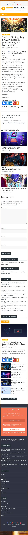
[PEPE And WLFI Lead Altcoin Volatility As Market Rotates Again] (6, 388)
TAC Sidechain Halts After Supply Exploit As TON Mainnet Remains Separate (13, 344)
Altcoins (3, 474)
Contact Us (3, 506)
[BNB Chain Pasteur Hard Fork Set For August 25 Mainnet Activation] (6, 364)
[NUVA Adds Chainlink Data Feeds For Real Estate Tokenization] (6, 372)
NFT (2, 490)
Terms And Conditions (6, 513)
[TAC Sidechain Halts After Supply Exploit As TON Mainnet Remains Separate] (14, 325)
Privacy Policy (4, 510)
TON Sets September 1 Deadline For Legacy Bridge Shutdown (17, 382)
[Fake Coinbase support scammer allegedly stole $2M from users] (14, 154)
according (17, 76)
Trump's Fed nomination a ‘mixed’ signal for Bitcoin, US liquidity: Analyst (13, 123)
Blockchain (3, 479)
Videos (2, 515)
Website (3, 245)
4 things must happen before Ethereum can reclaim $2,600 (14, 189)
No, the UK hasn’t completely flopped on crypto (11, 116)
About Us (3, 501)
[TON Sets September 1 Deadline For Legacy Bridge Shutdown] (6, 380)
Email (3, 237)
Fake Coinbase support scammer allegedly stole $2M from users (12, 168)
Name (3, 228)
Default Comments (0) (6, 201)
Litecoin (3, 486)
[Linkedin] (10, 103)
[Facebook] (4, 103)
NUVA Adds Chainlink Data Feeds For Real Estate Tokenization (17, 374)
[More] (17, 103)
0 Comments (15, 47)
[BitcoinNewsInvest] (2, 14)
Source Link (5, 97)
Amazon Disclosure (5, 504)
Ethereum (3, 483)
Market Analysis (5, 488)
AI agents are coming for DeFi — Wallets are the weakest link (11, 148)
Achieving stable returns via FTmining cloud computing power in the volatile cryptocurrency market (12, 310)
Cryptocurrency (6, 34)
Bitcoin (3, 477)
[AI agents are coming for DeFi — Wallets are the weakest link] (14, 133)
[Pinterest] (14, 103)
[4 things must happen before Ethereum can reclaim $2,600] (14, 174)
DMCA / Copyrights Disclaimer (8, 508)
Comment (4, 208)
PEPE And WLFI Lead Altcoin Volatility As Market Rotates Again (17, 390)
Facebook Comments (18, 201)
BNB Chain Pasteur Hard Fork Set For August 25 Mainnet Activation (18, 366)
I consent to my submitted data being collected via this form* (13, 424)
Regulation (5, 339)
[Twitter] (7, 103)
